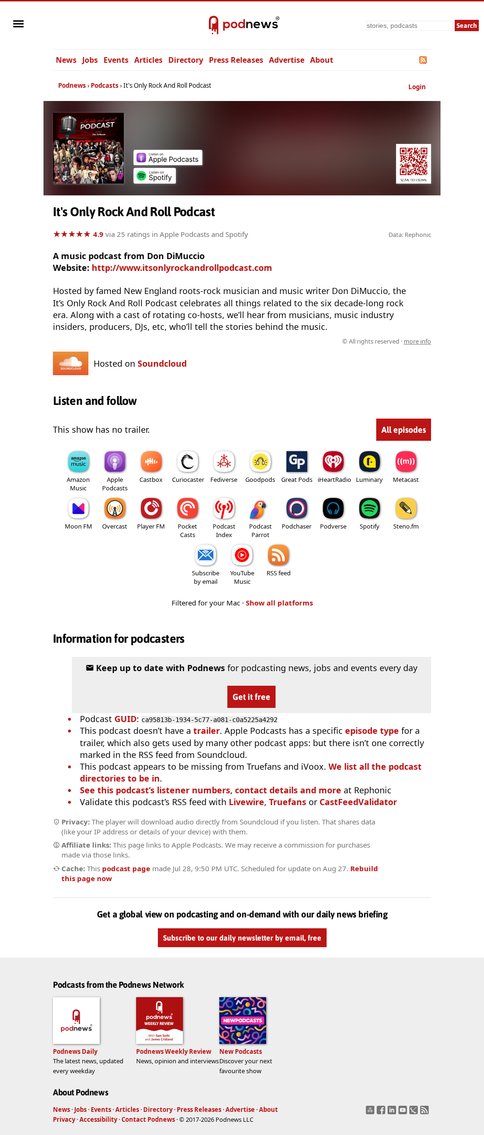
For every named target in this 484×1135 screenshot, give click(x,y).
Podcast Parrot (260, 530)
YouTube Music (242, 577)
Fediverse (223, 479)
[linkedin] (393, 1113)
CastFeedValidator (358, 801)
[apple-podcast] (167, 162)
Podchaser (296, 526)
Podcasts (105, 85)
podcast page (126, 868)
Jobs (90, 60)
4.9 (98, 234)
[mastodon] (371, 1113)
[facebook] (382, 1113)
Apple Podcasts (115, 483)
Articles (148, 60)
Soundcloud (162, 363)
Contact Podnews (148, 1119)
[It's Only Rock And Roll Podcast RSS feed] (423, 60)
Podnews (72, 85)
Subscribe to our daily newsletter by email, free (242, 937)
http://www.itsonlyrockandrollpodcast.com (182, 267)
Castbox (151, 479)
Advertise (286, 60)
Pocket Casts (187, 530)
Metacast (406, 479)
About (321, 60)
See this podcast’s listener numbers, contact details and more (210, 790)
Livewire (246, 801)
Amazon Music (78, 483)
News (66, 60)
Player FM (151, 526)
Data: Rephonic (410, 234)
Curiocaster (188, 479)
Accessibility (98, 1119)
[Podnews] (213, 25)
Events (116, 60)
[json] (414, 1113)
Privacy (64, 1119)
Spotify (370, 526)
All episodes (403, 430)
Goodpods (260, 479)
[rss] (425, 1113)
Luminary (369, 479)
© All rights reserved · (386, 341)
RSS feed (279, 573)
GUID (125, 718)
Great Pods (296, 479)
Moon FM (78, 526)
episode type (372, 730)
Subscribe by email (205, 577)
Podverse (333, 526)
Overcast (114, 526)
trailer (206, 730)
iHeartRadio (334, 479)
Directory (185, 60)
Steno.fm (406, 526)
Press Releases (236, 60)
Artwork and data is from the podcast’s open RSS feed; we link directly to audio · (281, 341)
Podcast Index (224, 530)
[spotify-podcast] (154, 180)
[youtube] (403, 1113)
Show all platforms (279, 602)
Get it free (251, 697)
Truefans (287, 801)
